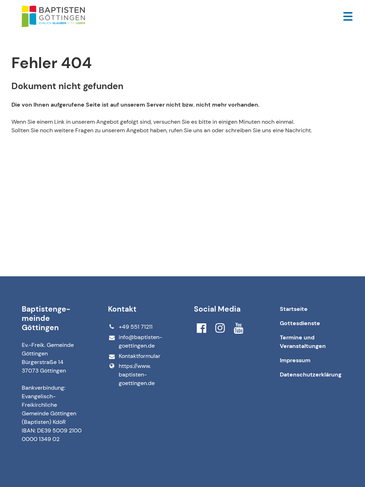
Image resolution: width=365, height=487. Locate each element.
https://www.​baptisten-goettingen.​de (137, 374)
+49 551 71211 (136, 326)
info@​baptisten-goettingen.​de (140, 341)
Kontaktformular (139, 356)
